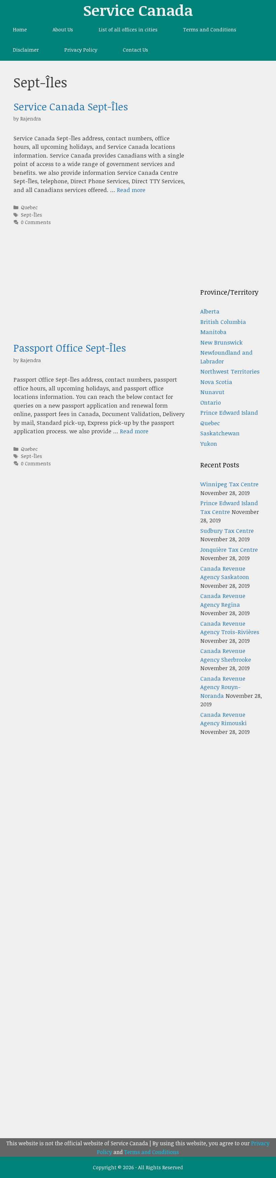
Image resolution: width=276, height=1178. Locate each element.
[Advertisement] (100, 294)
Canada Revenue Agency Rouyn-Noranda (222, 687)
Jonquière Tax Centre (229, 549)
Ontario (210, 402)
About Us (63, 29)
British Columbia (223, 322)
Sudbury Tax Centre (227, 531)
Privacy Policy (80, 49)
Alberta (209, 311)
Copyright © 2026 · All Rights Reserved (138, 1167)
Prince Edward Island (229, 412)
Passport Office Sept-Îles (69, 348)
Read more (131, 190)
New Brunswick (221, 342)
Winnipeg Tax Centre (229, 484)
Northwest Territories (230, 371)
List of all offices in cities (128, 29)
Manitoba (213, 332)
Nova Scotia (216, 382)
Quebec (29, 207)
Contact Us (135, 49)
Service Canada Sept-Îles (70, 106)
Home (20, 29)
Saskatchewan (220, 433)
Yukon (208, 443)
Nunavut (212, 392)
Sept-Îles (31, 214)
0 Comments (36, 222)
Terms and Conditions (209, 29)
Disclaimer (26, 49)
